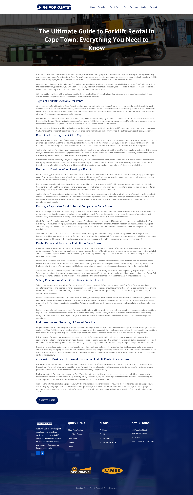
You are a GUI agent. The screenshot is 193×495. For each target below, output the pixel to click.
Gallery (144, 7)
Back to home (47, 400)
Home (92, 7)
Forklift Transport (131, 7)
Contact (153, 7)
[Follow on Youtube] (42, 453)
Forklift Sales (115, 7)
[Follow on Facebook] (38, 453)
